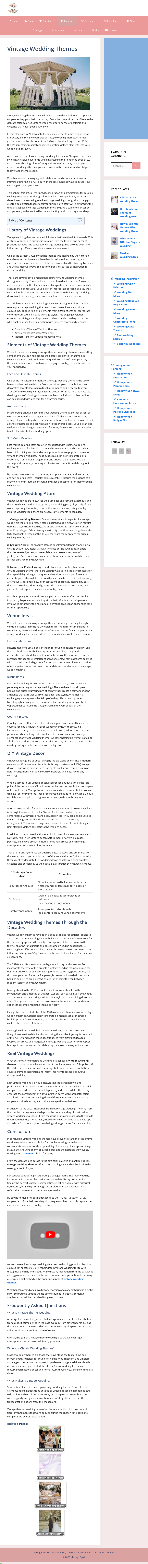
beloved (29, 1153)
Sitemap (111, 1552)
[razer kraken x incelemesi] (74, 1563)
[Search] (136, 165)
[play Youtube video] (50, 1235)
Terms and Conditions (80, 1552)
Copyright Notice (41, 1552)
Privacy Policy (59, 1552)
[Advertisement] (89, 7)
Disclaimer (99, 1552)
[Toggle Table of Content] (78, 220)
